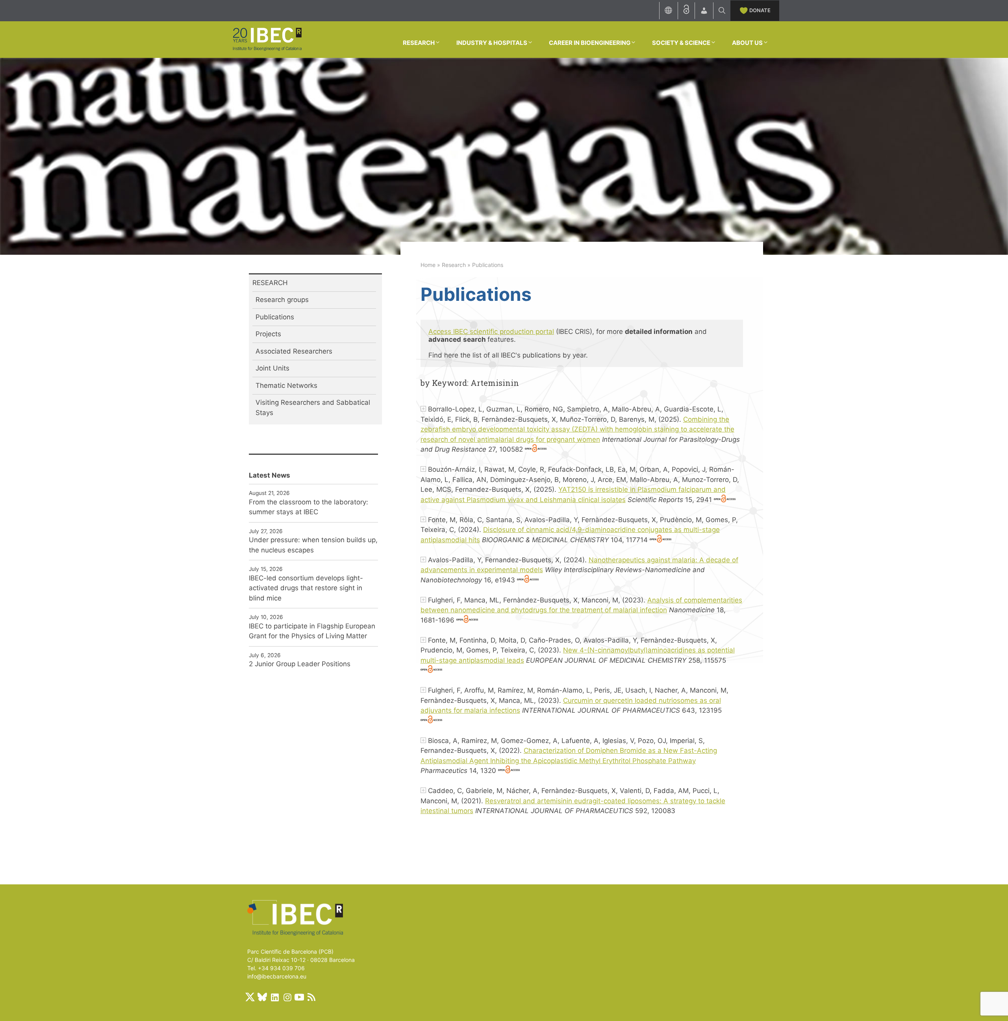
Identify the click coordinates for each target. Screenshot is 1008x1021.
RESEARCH (419, 42)
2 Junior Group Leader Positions (299, 664)
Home (428, 264)
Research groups (282, 300)
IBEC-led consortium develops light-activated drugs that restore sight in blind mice (306, 588)
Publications (275, 317)
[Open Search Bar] (722, 11)
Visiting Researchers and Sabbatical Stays (313, 407)
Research (454, 264)
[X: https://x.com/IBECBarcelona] (250, 997)
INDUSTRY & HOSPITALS (491, 42)
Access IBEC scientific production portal (491, 331)
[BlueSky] (262, 997)
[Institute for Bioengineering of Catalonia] (267, 39)
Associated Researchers (294, 351)
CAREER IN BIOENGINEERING (589, 42)
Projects (268, 334)
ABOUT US (747, 42)
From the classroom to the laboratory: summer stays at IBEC (308, 507)
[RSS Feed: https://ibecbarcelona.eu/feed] (311, 997)
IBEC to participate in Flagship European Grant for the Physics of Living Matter (312, 631)
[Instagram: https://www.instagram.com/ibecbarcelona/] (287, 997)
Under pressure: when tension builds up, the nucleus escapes (313, 545)
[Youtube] (299, 997)
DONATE (760, 10)
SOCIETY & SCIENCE (681, 42)
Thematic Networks (286, 385)
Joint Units (272, 368)
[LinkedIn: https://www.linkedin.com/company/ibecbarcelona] (274, 997)
